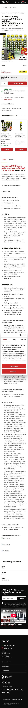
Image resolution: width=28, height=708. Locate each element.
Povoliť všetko (14, 366)
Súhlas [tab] (5, 339)
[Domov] (5, 2)
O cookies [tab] (23, 339)
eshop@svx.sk (8, 648)
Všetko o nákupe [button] (6, 662)
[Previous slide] (21, 115)
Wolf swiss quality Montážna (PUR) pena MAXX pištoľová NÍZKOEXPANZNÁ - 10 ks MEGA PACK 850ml (6, 136)
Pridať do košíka (18, 83)
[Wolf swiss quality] (23, 72)
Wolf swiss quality (6, 72)
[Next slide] (24, 115)
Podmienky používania (17, 699)
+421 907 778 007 (9, 645)
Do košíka (7, 149)
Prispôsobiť (13, 371)
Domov (3, 13)
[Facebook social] (3, 682)
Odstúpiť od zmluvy (6, 699)
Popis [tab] (4, 159)
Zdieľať (11, 104)
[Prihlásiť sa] (19, 2)
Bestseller (3, 34)
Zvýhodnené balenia (11, 13)
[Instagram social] (9, 682)
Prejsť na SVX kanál (7, 626)
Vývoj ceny (24, 78)
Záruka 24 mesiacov (6, 108)
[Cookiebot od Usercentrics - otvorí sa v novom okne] (19, 335)
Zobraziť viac (20, 30)
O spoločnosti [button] (5, 670)
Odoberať (21, 598)
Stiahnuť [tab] (11, 159)
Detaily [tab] (14, 339)
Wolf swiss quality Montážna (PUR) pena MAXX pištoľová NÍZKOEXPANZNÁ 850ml (20, 136)
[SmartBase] (8, 704)
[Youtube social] (6, 682)
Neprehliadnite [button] (5, 666)
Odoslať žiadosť (7, 99)
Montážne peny (21, 13)
